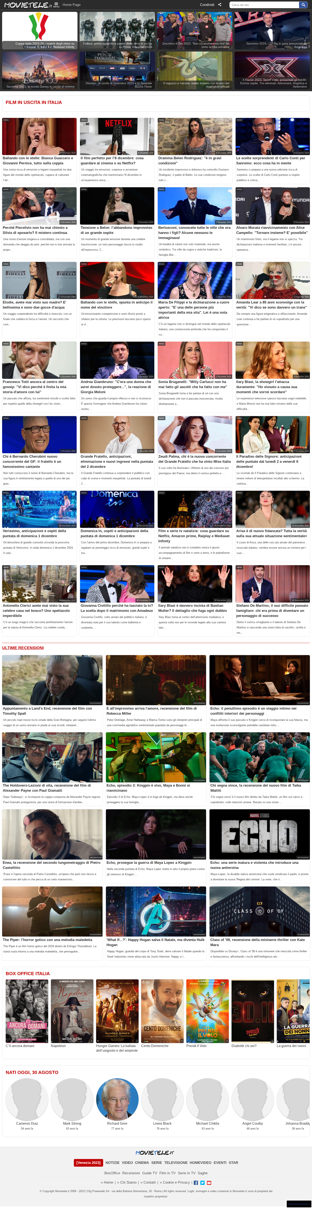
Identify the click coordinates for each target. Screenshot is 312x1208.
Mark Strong (72, 1123)
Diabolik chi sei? (252, 1044)
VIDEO (127, 1163)
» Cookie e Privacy (175, 1182)
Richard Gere (117, 1123)
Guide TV (149, 1173)
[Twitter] (202, 1183)
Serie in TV (186, 1173)
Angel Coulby (252, 1123)
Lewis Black (162, 1123)
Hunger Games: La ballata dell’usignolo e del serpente (117, 1046)
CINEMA (142, 1163)
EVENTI (220, 1163)
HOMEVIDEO (200, 1163)
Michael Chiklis (207, 1123)
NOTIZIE (112, 1163)
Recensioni (131, 1173)
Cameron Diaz (27, 1123)
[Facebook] (196, 1183)
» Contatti (148, 1182)
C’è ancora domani (26, 1044)
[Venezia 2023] (88, 1163)
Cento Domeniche (162, 1044)
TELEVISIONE (176, 1163)
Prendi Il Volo (207, 1044)
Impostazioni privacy (299, 1204)
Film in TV (167, 1173)
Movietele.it (26, 4)
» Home (107, 1182)
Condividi (207, 5)
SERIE (156, 1163)
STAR (233, 1163)
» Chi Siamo (126, 1182)
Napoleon (71, 1044)
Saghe (203, 1173)
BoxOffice (112, 1173)
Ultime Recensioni (23, 648)
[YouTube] (209, 1183)
